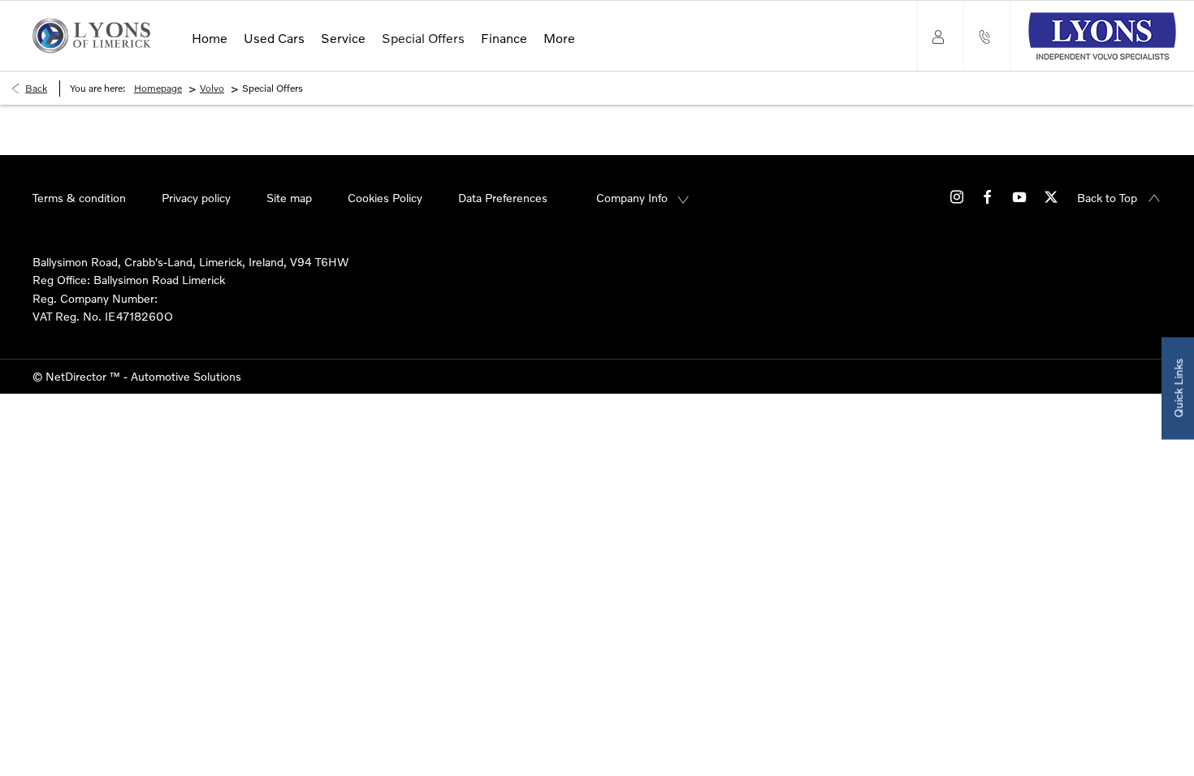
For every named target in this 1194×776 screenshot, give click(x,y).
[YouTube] (1019, 196)
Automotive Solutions (186, 376)
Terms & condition (79, 198)
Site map (289, 198)
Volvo (212, 88)
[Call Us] (986, 36)
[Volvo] (1102, 36)
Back (36, 88)
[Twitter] (1051, 196)
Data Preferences (502, 198)
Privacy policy (196, 198)
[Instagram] (957, 196)
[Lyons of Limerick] (91, 35)
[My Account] (940, 36)
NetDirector (77, 376)
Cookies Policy (385, 198)
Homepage (158, 88)
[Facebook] (987, 196)
